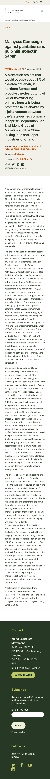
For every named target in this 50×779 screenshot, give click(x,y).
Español (35, 2)
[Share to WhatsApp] (18, 164)
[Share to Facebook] (9, 164)
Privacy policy (18, 732)
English (28, 2)
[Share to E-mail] (22, 164)
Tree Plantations (28, 149)
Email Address (19, 709)
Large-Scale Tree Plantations (25, 146)
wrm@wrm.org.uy (30, 667)
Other (42, 2)
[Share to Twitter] (13, 164)
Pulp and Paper (12, 149)
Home (7, 27)
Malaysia (19, 154)
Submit (18, 725)
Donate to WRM (23, 675)
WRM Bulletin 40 (13, 69)
